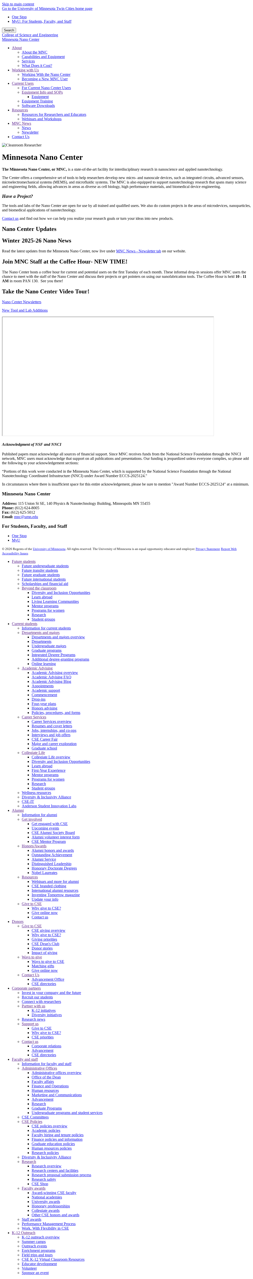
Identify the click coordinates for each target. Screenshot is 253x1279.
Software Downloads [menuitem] (38, 105)
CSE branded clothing (49, 886)
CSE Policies (32, 1121)
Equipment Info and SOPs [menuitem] (42, 92)
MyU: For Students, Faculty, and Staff (41, 21)
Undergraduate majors (49, 646)
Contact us (10, 218)
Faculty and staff (25, 1059)
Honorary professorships (51, 1206)
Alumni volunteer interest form (56, 837)
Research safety (44, 1179)
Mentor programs (45, 606)
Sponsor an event (35, 1273)
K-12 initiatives (44, 1010)
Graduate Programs (47, 1108)
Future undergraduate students (45, 566)
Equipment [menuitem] (40, 97)
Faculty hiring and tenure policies (58, 1135)
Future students (24, 561)
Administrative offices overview (57, 1073)
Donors (17, 921)
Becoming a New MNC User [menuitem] (45, 79)
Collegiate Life (33, 753)
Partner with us (33, 1006)
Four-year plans (44, 704)
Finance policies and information (57, 1139)
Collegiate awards (46, 1210)
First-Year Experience (48, 770)
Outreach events (34, 1246)
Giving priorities (44, 939)
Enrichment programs (38, 1250)
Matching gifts (43, 966)
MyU (16, 540)
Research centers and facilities (55, 1170)
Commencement (44, 695)
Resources (30, 877)
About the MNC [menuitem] (34, 52)
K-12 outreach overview (41, 1237)
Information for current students (46, 628)
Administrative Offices (39, 1068)
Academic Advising (37, 668)
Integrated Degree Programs (53, 655)
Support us (30, 1024)
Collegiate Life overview (51, 757)
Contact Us (30, 975)
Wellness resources (36, 793)
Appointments (43, 686)
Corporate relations (46, 1046)
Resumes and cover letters (52, 726)
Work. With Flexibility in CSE (45, 1228)
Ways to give (32, 957)
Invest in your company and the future (51, 993)
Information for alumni (39, 815)
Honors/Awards (34, 846)
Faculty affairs (43, 1081)
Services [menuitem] (28, 61)
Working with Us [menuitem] (25, 70)
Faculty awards (33, 1188)
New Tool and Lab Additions (25, 310)
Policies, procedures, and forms (56, 713)
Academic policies (46, 1130)
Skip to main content (18, 4)
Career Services (34, 717)
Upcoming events (45, 828)
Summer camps (34, 1241)
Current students (24, 624)
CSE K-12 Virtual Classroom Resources (53, 1259)
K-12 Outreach (23, 1233)
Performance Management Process (49, 1224)
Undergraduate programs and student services (67, 1113)
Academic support (46, 690)
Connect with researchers (41, 1001)
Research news (33, 1019)
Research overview (47, 1166)
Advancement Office (48, 979)
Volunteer (29, 1268)
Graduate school (44, 748)
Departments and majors (41, 632)
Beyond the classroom (39, 588)
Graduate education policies (53, 1144)
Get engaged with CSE (50, 824)
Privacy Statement (208, 549)
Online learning (44, 664)
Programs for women (48, 610)
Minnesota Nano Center (20, 39)
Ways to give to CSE (48, 961)
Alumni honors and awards (53, 850)
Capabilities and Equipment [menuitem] (43, 57)
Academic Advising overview (55, 672)
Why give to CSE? (46, 908)
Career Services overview (52, 721)
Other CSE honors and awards (55, 1215)
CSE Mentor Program (49, 841)
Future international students (44, 579)
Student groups (43, 619)
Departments (41, 641)
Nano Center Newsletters (21, 302)
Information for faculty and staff (46, 1064)
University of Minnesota (49, 549)
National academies (47, 1197)
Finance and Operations (50, 1086)
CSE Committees (35, 1117)
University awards (46, 1201)
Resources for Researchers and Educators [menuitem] (54, 114)
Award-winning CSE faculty (54, 1193)
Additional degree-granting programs (60, 659)
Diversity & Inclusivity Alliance (46, 797)
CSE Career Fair (45, 739)
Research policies (45, 1153)
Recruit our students (37, 997)
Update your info (45, 899)
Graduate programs (47, 650)
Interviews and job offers (51, 735)
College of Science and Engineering (30, 35)
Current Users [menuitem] (23, 83)
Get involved (32, 819)
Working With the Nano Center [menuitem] (46, 74)
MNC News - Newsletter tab (138, 251)
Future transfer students (40, 570)
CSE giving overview (48, 930)
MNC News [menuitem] (21, 123)
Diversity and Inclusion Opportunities (61, 592)
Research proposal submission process (61, 1175)
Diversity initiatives (47, 1015)
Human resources (45, 1090)
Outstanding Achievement (52, 855)
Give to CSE (32, 904)
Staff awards (31, 1219)
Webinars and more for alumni (55, 881)
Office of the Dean (46, 1077)
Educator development (39, 1264)
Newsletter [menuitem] (30, 132)
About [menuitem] (17, 48)
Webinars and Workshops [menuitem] (42, 119)
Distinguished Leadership (51, 864)
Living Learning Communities (55, 601)
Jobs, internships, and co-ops (54, 730)
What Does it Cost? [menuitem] (37, 65)
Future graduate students (41, 575)
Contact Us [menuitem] (20, 137)
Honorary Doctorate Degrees (54, 868)
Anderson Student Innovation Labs (49, 806)
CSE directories (44, 984)
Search (9, 30)
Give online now (45, 913)
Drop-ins (38, 699)
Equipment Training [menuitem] (37, 101)
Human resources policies (52, 1148)
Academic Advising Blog (51, 681)
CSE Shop (40, 1184)
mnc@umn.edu (26, 517)
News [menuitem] (26, 128)
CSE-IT (28, 801)
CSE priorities (43, 1037)
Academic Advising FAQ (51, 677)
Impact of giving (44, 953)
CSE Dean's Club (45, 944)
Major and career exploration (54, 744)
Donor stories (42, 948)
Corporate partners (26, 988)
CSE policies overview (49, 1126)
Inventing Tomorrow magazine (56, 895)
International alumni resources (55, 890)
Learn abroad (42, 597)
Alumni (18, 810)
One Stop (19, 17)
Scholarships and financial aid (45, 584)
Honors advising (44, 708)
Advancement (42, 1050)
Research (39, 615)
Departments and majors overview (58, 637)
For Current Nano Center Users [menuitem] (46, 88)
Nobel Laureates (44, 873)
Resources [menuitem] (20, 110)
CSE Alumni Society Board (53, 833)
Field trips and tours (37, 1255)
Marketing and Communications (57, 1095)
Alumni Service (44, 859)
